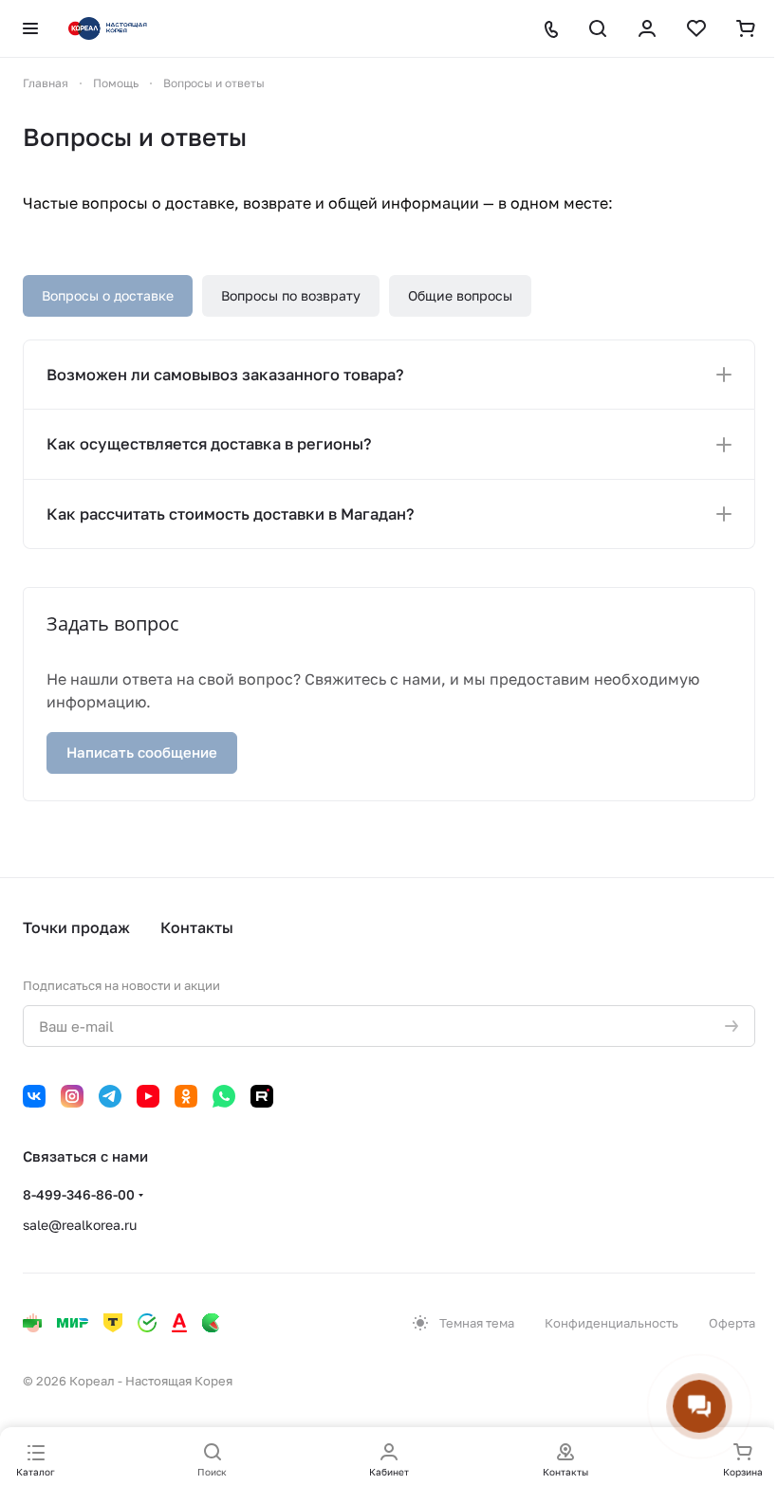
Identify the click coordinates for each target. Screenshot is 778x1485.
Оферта (732, 1322)
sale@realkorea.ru (80, 1225)
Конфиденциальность (611, 1322)
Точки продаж (76, 927)
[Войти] (647, 28)
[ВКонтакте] (34, 1096)
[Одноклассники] (186, 1096)
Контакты (196, 927)
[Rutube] (261, 1096)
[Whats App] (224, 1096)
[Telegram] (110, 1096)
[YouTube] (148, 1096)
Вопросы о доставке (108, 295)
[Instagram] (72, 1096)
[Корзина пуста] (745, 28)
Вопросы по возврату (291, 295)
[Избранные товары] (696, 28)
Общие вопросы (460, 295)
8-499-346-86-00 (79, 1194)
